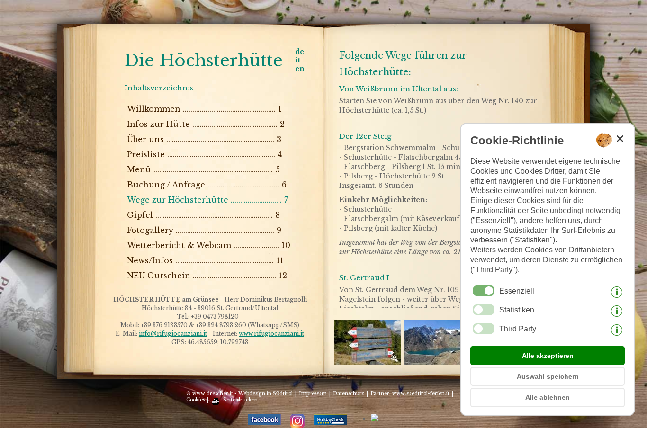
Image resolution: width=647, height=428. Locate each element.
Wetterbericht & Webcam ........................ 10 (208, 245)
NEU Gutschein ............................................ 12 (207, 275)
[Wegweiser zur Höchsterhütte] (369, 361)
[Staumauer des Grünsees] (438, 361)
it (297, 60)
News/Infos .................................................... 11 (205, 260)
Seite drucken (240, 400)
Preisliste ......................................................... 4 (204, 154)
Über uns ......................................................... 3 (204, 139)
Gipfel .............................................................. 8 (203, 215)
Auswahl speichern (548, 376)
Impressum (313, 394)
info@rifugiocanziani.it (173, 333)
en (300, 68)
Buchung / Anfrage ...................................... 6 (207, 184)
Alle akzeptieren (548, 355)
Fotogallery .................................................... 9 (204, 230)
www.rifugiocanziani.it (271, 333)
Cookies (195, 400)
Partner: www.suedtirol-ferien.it (409, 394)
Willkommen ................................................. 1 (204, 109)
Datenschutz (348, 394)
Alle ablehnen (547, 397)
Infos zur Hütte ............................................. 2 (206, 124)
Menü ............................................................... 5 (203, 169)
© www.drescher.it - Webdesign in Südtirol (239, 394)
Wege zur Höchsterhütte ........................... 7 (207, 200)
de (299, 51)
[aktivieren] (483, 309)
